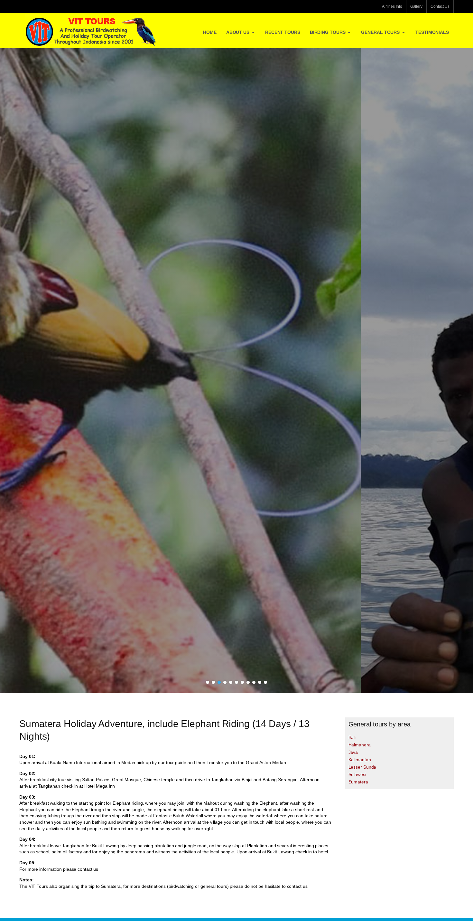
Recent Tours (282, 32)
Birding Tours (328, 32)
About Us (237, 32)
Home (210, 32)
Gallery (416, 6)
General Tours (380, 32)
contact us (88, 869)
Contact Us (440, 6)
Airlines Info (392, 6)
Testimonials (432, 32)
